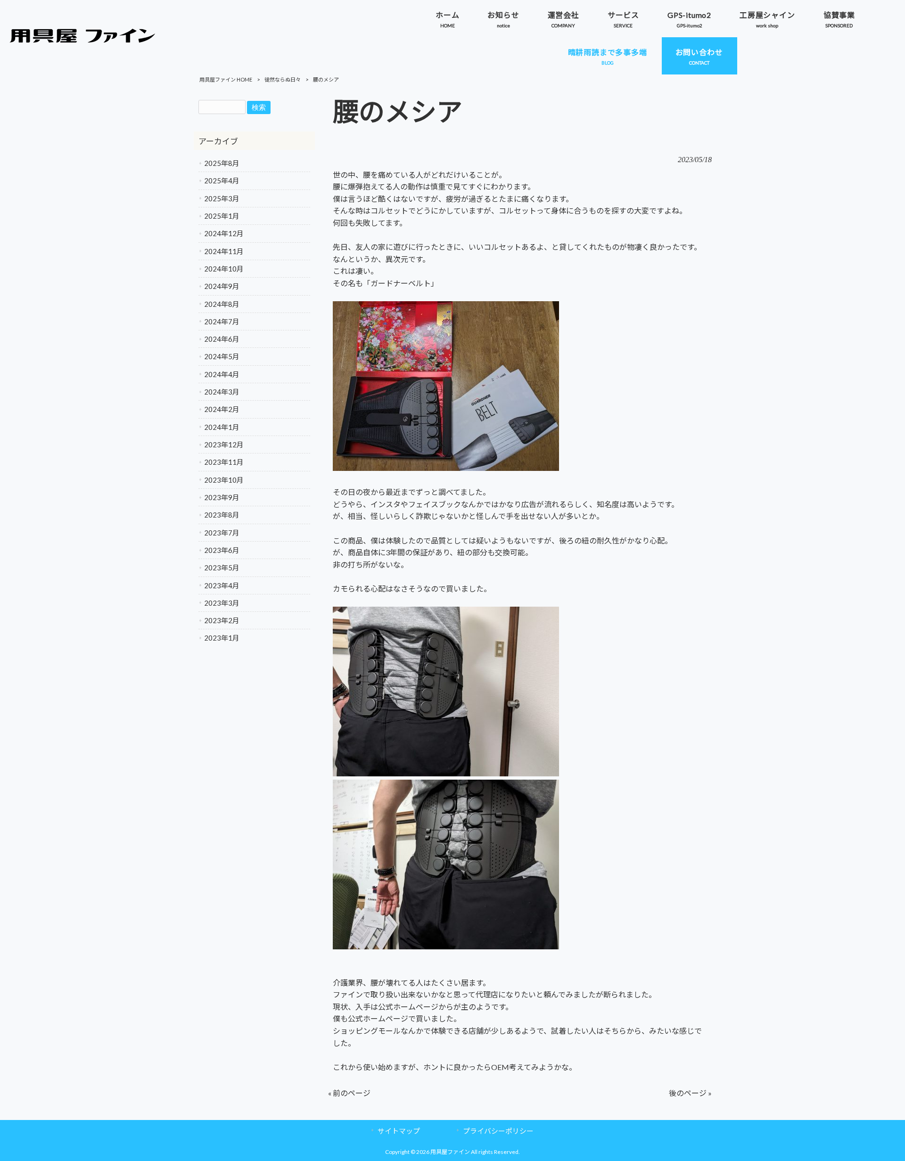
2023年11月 (224, 462)
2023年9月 (221, 497)
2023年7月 (221, 532)
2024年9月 (221, 286)
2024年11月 (224, 251)
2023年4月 (221, 585)
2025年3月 (221, 198)
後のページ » (690, 1092)
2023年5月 (221, 567)
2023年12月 (224, 444)
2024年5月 (221, 356)
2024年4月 (221, 374)
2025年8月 (221, 163)
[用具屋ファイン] (82, 39)
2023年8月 (221, 515)
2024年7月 (221, 321)
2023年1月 (221, 638)
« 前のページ (349, 1092)
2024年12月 (224, 233)
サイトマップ (399, 1131)
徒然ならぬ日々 (282, 79)
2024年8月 (221, 304)
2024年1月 (221, 427)
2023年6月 (221, 550)
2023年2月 (221, 620)
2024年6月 (221, 339)
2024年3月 (221, 391)
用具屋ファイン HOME (225, 79)
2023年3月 (221, 603)
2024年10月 (224, 268)
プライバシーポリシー (498, 1131)
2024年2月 (221, 409)
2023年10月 (224, 480)
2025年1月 (221, 216)
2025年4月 (221, 180)
